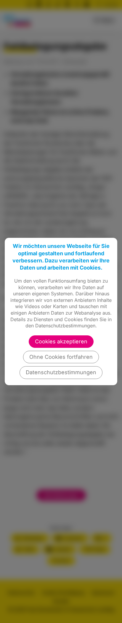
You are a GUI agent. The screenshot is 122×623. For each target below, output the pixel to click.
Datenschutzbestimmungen (61, 372)
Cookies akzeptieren (61, 341)
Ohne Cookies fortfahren (61, 357)
